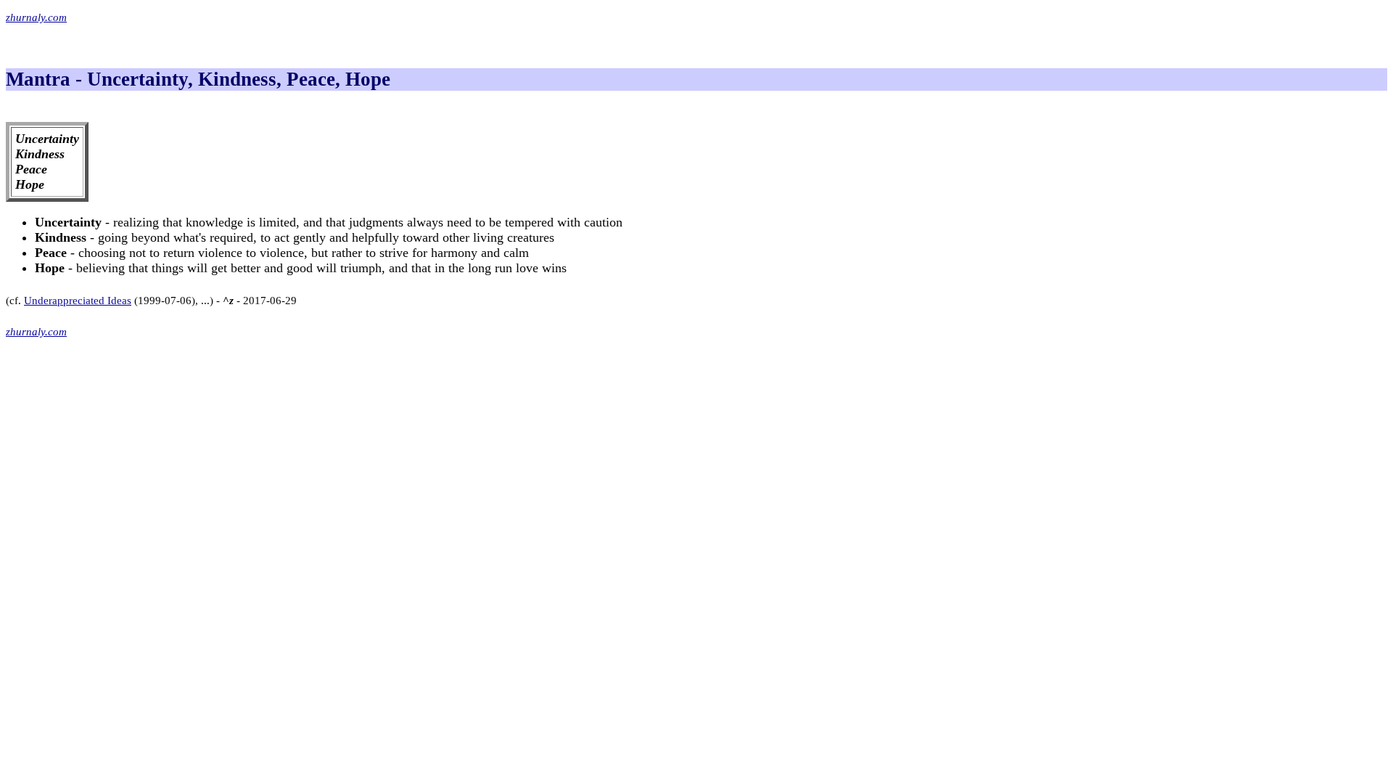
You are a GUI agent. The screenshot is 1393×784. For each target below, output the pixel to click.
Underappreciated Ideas (77, 300)
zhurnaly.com (36, 17)
